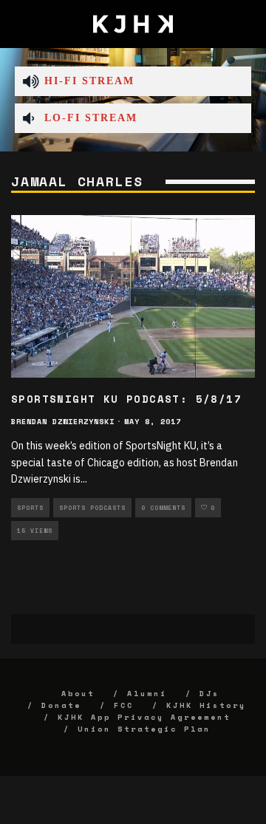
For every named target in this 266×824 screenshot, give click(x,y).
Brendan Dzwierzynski (63, 421)
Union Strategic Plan (144, 729)
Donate (61, 705)
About (78, 693)
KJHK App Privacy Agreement (144, 717)
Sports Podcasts (92, 507)
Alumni (147, 693)
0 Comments (163, 507)
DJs (209, 693)
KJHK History (206, 705)
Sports (30, 507)
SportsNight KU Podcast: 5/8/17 (126, 398)
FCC (124, 705)
